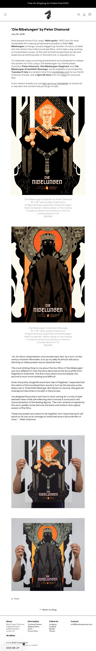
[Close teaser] (23, 644)
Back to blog (49, 609)
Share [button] (16, 598)
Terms (30, 629)
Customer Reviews (35, 624)
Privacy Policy (33, 631)
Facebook (52, 627)
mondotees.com (60, 72)
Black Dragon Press (20, 643)
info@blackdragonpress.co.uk (81, 624)
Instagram (53, 624)
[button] (5, 14)
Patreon (52, 631)
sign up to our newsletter (55, 83)
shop (64, 75)
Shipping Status (33, 627)
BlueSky (52, 629)
